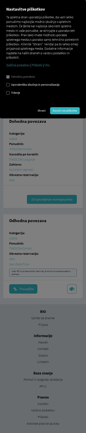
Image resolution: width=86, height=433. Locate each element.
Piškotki (37, 65)
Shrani (42, 110)
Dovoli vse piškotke (65, 110)
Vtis (47, 65)
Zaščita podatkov (18, 65)
